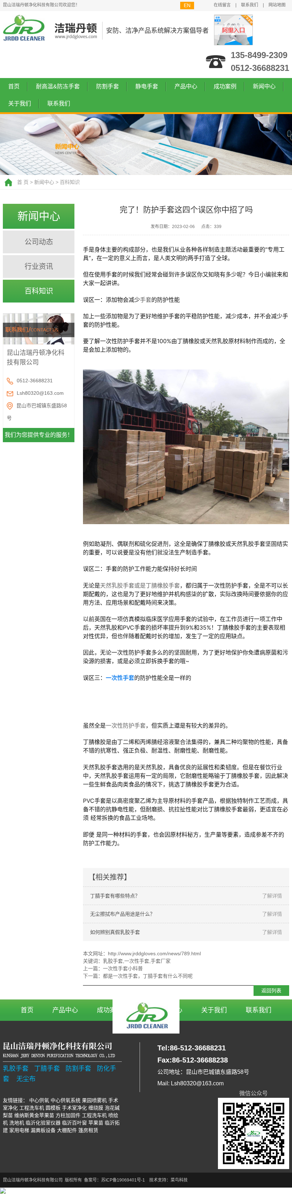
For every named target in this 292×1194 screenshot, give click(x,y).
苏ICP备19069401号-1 (123, 1180)
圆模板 (53, 1108)
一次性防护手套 (126, 725)
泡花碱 (112, 1108)
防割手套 (107, 86)
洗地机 (16, 1123)
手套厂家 (161, 961)
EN (187, 5)
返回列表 (271, 990)
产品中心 (185, 86)
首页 (14, 86)
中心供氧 (39, 1100)
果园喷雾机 (94, 1100)
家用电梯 (19, 1130)
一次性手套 (136, 961)
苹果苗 (95, 1123)
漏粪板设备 (43, 1130)
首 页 (22, 182)
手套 (145, 299)
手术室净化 (74, 1108)
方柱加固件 (68, 1115)
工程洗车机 (31, 1108)
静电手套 (146, 86)
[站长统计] (3, 1190)
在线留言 (222, 4)
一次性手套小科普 (123, 968)
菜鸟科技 (179, 1180)
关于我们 (19, 103)
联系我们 (249, 4)
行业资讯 (39, 266)
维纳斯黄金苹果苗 (34, 1115)
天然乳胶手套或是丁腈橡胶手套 (140, 585)
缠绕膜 (95, 1108)
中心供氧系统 (65, 1100)
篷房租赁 (88, 1130)
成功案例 (225, 86)
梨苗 (8, 1115)
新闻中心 (264, 86)
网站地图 (277, 4)
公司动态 (39, 242)
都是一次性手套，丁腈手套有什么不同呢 (148, 976)
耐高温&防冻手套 (58, 86)
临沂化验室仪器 (43, 1123)
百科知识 (70, 182)
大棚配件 (67, 1130)
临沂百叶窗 (74, 1123)
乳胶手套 (113, 961)
